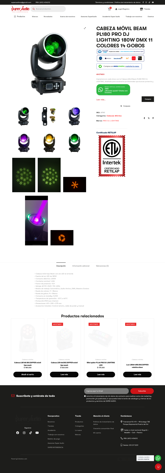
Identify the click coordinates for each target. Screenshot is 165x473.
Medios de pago (54, 439)
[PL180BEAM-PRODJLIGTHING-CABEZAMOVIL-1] (74, 142)
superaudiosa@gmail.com (21, 2)
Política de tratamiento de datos (127, 2)
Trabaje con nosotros (134, 17)
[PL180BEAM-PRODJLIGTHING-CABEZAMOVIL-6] (49, 116)
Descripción (61, 266)
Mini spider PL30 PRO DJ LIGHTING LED (101, 363)
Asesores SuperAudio (89, 17)
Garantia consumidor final (103, 428)
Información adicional (80, 266)
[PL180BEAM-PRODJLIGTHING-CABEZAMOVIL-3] (23, 142)
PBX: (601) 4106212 (43, 2)
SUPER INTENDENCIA (55, 447)
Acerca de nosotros (67, 17)
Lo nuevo (78, 430)
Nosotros (51, 422)
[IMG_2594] (49, 175)
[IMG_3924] (36, 220)
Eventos (151, 17)
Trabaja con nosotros (56, 435)
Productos (21, 17)
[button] (27, 374)
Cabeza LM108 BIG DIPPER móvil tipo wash (64, 363)
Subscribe (142, 391)
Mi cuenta (97, 433)
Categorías (79, 426)
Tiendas (51, 426)
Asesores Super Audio (56, 443)
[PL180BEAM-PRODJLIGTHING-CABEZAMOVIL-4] (74, 116)
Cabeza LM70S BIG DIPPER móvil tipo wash (27, 363)
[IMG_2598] (23, 175)
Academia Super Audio (111, 17)
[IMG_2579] (62, 237)
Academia (51, 430)
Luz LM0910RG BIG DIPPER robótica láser (137, 365)
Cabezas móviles (114, 116)
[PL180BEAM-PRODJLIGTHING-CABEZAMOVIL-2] (49, 142)
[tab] (61, 266)
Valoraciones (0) (102, 266)
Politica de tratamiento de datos (103, 423)
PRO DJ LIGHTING (111, 121)
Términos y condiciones (104, 2)
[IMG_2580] (74, 184)
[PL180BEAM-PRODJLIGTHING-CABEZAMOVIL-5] (23, 116)
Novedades (48, 17)
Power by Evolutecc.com (19, 459)
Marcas (78, 435)
